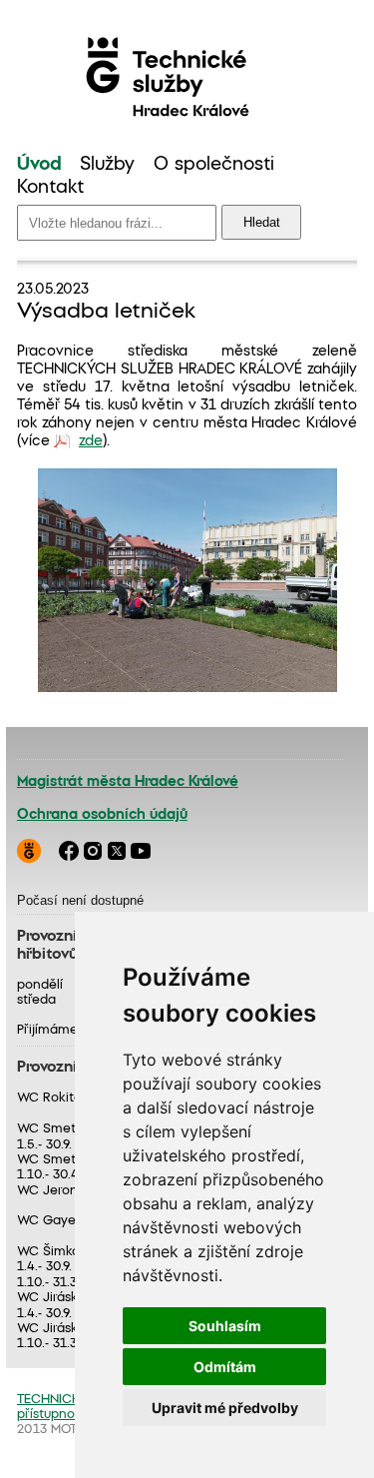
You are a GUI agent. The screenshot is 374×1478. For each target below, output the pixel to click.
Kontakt (50, 188)
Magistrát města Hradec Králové (127, 782)
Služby (107, 165)
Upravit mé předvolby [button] (225, 1407)
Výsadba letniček (106, 312)
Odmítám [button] (224, 1366)
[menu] (187, 177)
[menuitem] (39, 165)
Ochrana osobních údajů (102, 815)
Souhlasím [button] (224, 1325)
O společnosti (214, 165)
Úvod (39, 165)
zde (91, 441)
